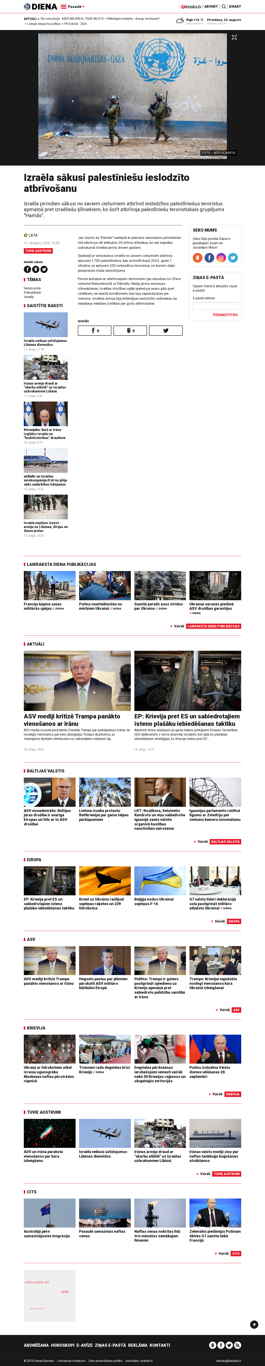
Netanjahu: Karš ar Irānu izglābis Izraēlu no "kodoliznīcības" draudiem (45, 434)
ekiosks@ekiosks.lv (228, 1360)
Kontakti (160, 1345)
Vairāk (179, 626)
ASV (31, 939)
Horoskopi (63, 1345)
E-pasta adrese (204, 298)
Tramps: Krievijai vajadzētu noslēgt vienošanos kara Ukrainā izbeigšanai (213, 983)
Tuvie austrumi (38, 251)
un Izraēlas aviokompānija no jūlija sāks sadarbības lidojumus (45, 480)
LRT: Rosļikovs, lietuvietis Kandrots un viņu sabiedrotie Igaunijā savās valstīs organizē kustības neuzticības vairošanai (159, 819)
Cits (31, 1191)
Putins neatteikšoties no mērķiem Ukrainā (100, 606)
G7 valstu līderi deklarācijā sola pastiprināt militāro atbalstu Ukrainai (212, 903)
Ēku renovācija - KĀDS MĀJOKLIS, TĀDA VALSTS (72, 18)
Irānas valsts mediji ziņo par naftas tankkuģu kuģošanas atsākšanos (213, 1156)
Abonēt (211, 6)
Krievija (36, 1028)
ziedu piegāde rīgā (37, 1282)
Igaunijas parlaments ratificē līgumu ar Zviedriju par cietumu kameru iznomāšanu (215, 815)
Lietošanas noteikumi (71, 1360)
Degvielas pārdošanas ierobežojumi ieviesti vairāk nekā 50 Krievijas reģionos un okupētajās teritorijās (160, 1074)
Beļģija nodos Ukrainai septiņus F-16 (154, 901)
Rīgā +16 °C (195, 20)
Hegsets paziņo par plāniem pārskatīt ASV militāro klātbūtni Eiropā (103, 983)
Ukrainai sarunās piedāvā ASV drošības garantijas (211, 608)
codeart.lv (146, 1360)
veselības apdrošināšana (46, 1299)
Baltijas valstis (45, 770)
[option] (132, 99)
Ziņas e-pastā (110, 1345)
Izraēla (29, 297)
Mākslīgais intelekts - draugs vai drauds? (133, 18)
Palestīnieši (32, 293)
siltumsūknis (59, 1311)
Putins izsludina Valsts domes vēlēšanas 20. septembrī (209, 1072)
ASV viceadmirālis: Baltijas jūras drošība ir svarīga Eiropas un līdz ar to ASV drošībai (47, 817)
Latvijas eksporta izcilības (44, 23)
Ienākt (235, 6)
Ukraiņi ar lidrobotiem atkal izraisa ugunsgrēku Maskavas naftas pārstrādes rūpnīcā (49, 1074)
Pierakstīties (225, 315)
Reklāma (138, 1345)
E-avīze (85, 1345)
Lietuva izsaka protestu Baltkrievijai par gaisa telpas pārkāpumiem (104, 815)
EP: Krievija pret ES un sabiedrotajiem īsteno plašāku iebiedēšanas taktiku (187, 720)
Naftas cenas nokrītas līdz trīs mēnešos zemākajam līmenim (157, 1235)
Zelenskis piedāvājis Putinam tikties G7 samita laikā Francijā (215, 1235)
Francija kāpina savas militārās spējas (44, 606)
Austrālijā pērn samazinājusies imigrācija (47, 1233)
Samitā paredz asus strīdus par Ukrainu (158, 606)
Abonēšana (36, 1345)
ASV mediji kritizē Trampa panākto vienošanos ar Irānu (72, 720)
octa (64, 1291)
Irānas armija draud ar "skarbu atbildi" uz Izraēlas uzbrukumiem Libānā (45, 387)
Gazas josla (32, 288)
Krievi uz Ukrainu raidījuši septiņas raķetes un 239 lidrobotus (101, 903)
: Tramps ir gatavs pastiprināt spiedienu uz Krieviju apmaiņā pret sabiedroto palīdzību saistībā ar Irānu (159, 988)
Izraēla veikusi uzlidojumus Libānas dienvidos (45, 343)
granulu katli (36, 1308)
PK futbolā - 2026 (75, 23)
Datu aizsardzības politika (105, 1360)
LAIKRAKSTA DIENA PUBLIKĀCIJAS (61, 564)
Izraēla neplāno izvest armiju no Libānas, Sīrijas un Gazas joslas (46, 527)
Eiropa (34, 859)
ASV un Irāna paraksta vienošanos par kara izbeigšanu (43, 1156)
